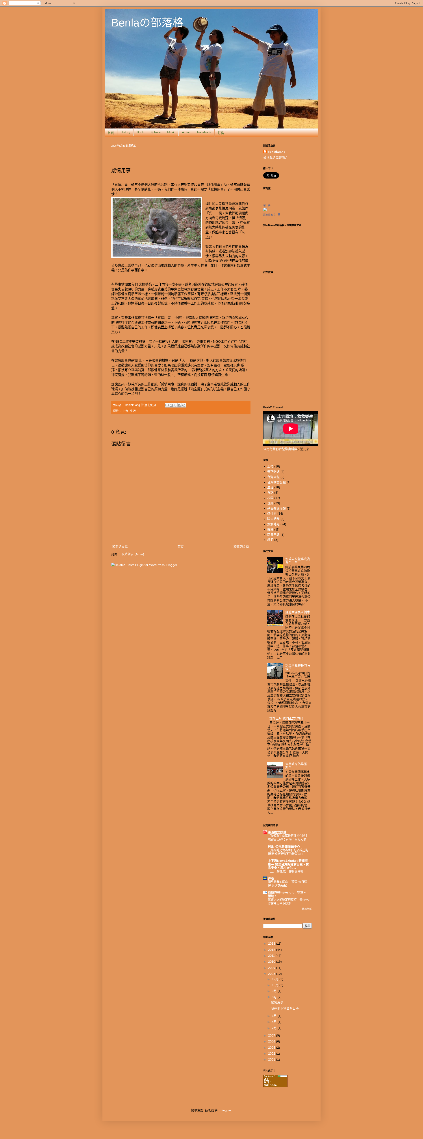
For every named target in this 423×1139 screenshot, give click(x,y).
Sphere (155, 132)
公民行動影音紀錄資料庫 (280, 449)
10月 (275, 985)
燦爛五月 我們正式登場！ (286, 718)
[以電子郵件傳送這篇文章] (167, 405)
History (125, 132)
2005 (272, 1047)
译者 (271, 878)
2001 (272, 1059)
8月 (275, 997)
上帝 (125, 411)
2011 (272, 955)
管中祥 (267, 205)
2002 (272, 1053)
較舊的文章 (241, 546)
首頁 (111, 133)
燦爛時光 (273, 524)
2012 (272, 949)
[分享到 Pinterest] (184, 405)
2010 (272, 961)
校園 (270, 498)
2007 (272, 1035)
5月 (275, 1016)
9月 (275, 991)
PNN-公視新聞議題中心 (284, 846)
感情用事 (277, 1002)
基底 (270, 503)
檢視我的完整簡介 (275, 157)
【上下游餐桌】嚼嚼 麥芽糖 (285, 871)
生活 (133, 411)
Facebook (204, 132)
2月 (275, 1028)
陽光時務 (273, 519)
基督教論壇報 (276, 508)
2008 (272, 973)
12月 (275, 979)
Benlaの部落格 (147, 23)
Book (140, 132)
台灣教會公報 (276, 482)
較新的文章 (120, 546)
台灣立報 (273, 477)
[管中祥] (265, 210)
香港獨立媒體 (277, 832)
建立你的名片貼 (271, 214)
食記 (270, 492)
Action (186, 132)
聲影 (270, 529)
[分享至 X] (175, 405)
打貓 (221, 133)
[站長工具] (275, 1086)
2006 (272, 1041)
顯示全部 (307, 908)
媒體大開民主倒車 (297, 612)
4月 (275, 1022)
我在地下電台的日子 (285, 1008)
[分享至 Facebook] (179, 405)
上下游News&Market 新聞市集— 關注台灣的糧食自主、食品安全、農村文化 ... (288, 864)
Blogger (226, 1110)
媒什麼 (271, 513)
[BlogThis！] (171, 405)
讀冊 (270, 540)
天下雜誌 (273, 471)
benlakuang (133, 405)
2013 (272, 943)
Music (171, 132)
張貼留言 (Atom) (132, 554)
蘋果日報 (273, 534)
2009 (272, 968)
